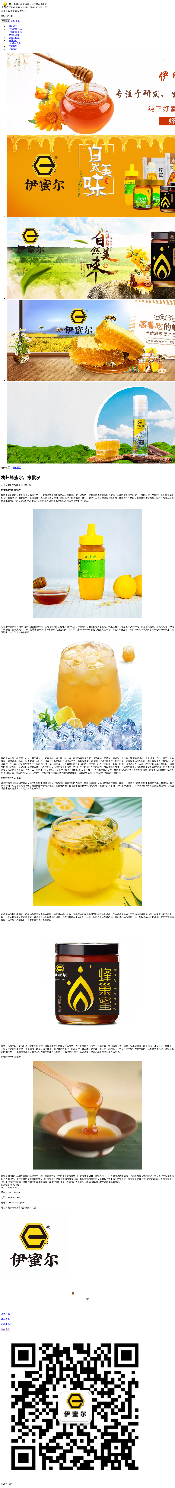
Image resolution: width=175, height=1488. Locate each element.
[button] (21, 40)
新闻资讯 (5, 1329)
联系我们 (13, 49)
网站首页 (17, 467)
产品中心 (5, 1324)
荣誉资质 (5, 1319)
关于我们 (5, 1314)
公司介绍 (13, 40)
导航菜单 (15, 21)
